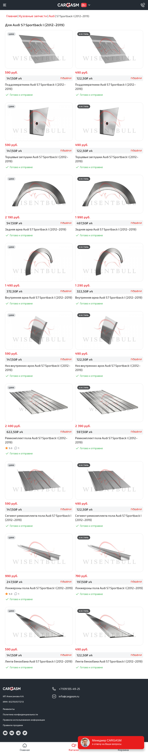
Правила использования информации (24, 719)
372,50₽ (14, 291)
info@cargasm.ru (69, 696)
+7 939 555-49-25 (69, 688)
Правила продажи (13, 725)
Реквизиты (9, 709)
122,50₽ (84, 78)
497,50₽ (84, 223)
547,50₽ (14, 223)
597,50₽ (84, 432)
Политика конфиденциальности (20, 714)
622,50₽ (15, 432)
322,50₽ (85, 291)
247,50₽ (14, 582)
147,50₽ (14, 78)
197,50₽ (84, 582)
